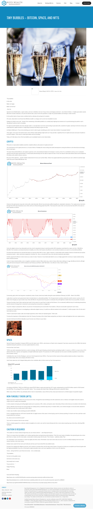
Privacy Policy (60, 504)
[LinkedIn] (7, 499)
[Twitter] (5, 499)
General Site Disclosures (50, 504)
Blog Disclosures (67, 504)
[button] (40, 3)
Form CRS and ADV (29, 504)
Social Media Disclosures (39, 504)
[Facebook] (3, 499)
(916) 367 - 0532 (8, 490)
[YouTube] (10, 499)
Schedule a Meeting (80, 505)
